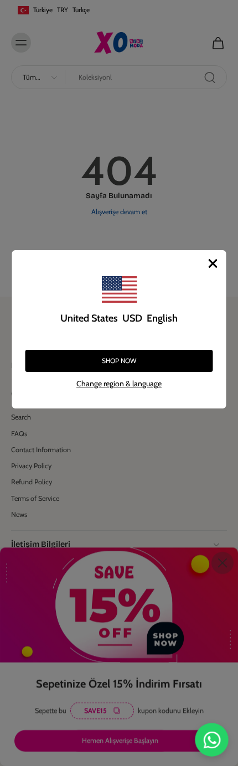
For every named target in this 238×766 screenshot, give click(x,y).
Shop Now (119, 360)
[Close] (213, 263)
